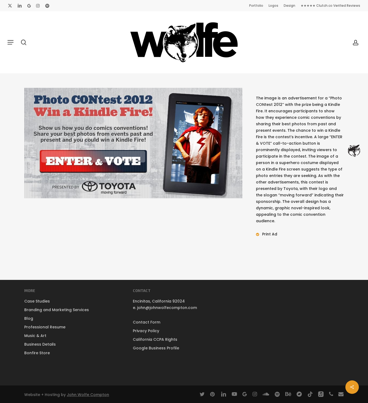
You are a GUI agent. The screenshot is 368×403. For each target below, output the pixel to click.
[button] (10, 42)
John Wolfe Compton (88, 394)
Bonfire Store (37, 353)
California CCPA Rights (155, 339)
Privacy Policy (146, 330)
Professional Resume (44, 327)
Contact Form (146, 322)
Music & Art (35, 335)
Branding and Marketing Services (56, 309)
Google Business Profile (156, 348)
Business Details (40, 344)
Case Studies (37, 301)
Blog (28, 318)
